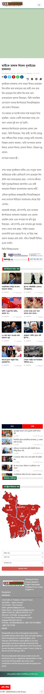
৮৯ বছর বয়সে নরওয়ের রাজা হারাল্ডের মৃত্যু (11, 336)
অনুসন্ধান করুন (22, 568)
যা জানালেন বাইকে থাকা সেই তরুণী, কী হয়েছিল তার (27, 458)
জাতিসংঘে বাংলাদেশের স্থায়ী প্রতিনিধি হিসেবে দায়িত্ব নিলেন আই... (26, 449)
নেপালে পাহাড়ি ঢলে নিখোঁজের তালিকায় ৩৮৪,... (33, 361)
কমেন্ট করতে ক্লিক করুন (36, 259)
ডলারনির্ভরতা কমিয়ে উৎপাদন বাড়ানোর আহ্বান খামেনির (27, 475)
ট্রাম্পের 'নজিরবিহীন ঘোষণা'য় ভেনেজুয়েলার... (32, 288)
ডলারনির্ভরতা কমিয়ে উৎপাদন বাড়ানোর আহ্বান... (11, 288)
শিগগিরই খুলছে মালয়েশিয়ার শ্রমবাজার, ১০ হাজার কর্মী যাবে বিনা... (28, 441)
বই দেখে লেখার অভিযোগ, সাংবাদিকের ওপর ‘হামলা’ (26, 467)
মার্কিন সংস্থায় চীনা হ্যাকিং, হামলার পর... (10, 312)
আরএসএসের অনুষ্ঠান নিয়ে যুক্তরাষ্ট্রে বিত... (10, 361)
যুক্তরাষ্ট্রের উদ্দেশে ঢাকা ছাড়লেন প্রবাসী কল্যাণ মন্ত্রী (27, 432)
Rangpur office (9, 73)
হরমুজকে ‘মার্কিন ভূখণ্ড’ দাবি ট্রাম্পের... (32, 336)
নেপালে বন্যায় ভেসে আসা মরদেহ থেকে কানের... (32, 312)
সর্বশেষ (12, 426)
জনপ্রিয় (32, 426)
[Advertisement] (22, 35)
